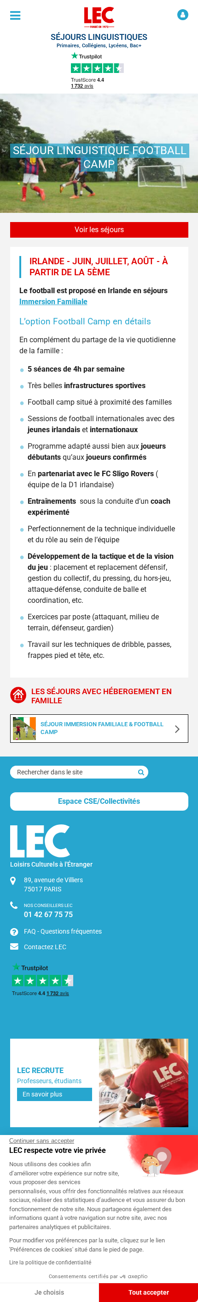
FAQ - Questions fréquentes (63, 931)
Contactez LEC (45, 947)
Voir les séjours (99, 229)
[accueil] (99, 17)
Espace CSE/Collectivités (99, 801)
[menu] (15, 16)
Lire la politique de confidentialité (50, 1262)
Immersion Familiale (53, 301)
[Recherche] (141, 772)
